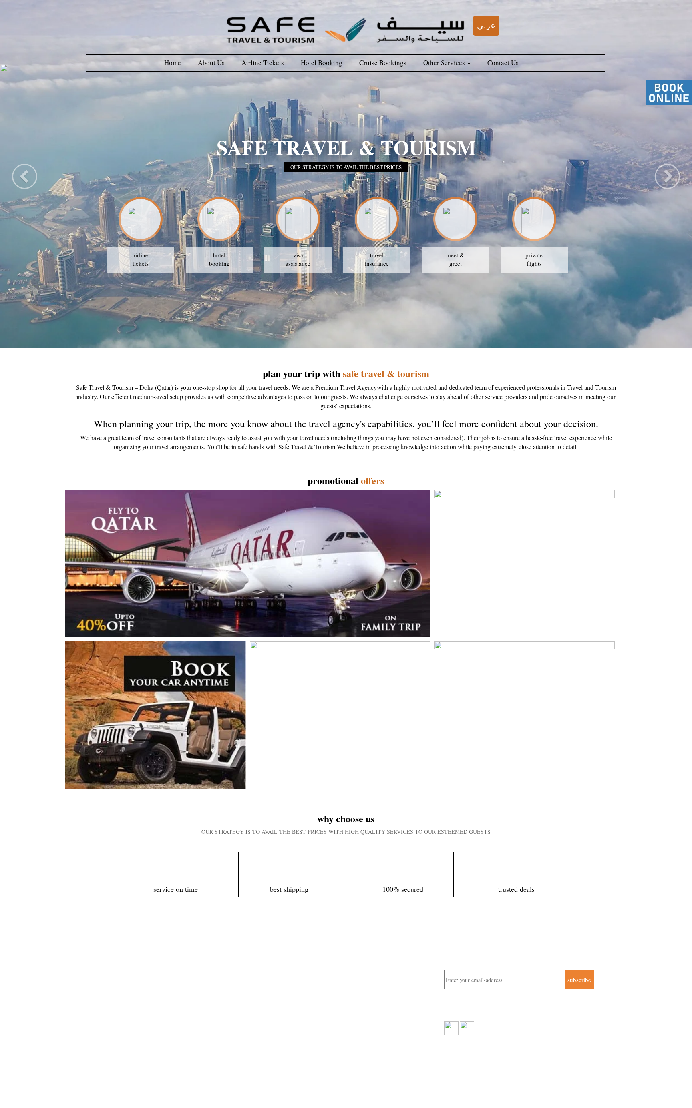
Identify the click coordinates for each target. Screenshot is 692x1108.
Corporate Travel (96, 961)
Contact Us (503, 62)
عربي (486, 25)
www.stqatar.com (295, 1022)
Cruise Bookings (382, 62)
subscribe (579, 980)
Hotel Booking (321, 62)
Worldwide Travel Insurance (110, 1004)
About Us (211, 62)
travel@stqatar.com (301, 1013)
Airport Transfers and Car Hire (113, 1014)
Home (172, 62)
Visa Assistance (95, 1046)
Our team (148, 1088)
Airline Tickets (262, 62)
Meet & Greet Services (103, 1025)
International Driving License (112, 1036)
